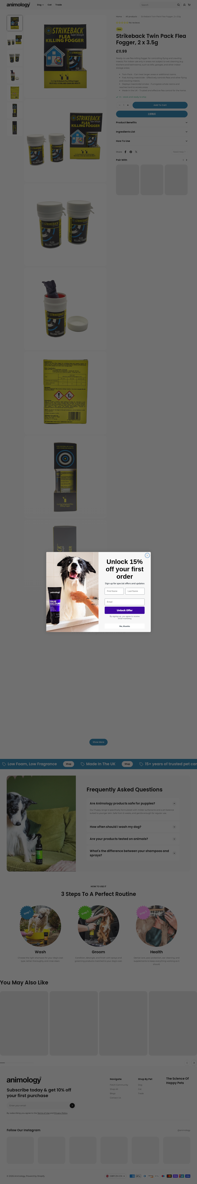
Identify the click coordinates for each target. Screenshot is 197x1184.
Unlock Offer (125, 610)
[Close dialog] (147, 555)
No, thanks (124, 626)
